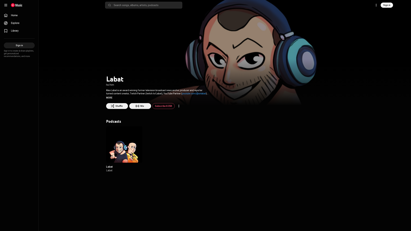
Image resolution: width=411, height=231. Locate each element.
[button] (109, 97)
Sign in (386, 5)
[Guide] (6, 5)
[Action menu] (179, 106)
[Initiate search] (109, 5)
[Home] (16, 5)
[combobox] (148, 5)
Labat (109, 166)
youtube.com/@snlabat (194, 93)
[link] (19, 15)
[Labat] (124, 144)
